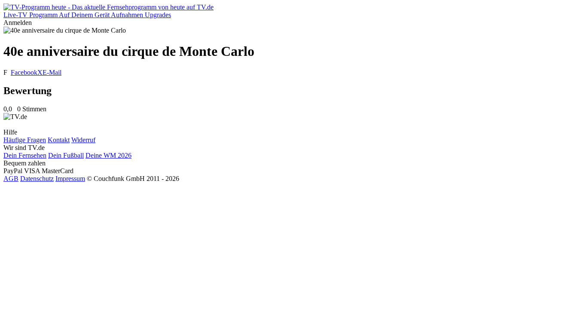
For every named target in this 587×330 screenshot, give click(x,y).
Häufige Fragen (24, 140)
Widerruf (83, 140)
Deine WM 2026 (108, 155)
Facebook (24, 72)
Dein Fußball (66, 155)
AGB (10, 178)
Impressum (70, 178)
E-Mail (52, 72)
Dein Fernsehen (24, 155)
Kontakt (59, 140)
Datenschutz (37, 178)
